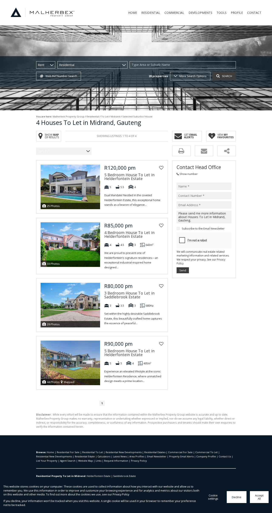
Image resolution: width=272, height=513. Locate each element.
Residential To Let (92, 452)
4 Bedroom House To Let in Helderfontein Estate (129, 234)
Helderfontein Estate (98, 476)
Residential (92, 116)
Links (98, 460)
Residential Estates (154, 452)
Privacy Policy (139, 460)
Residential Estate (85, 456)
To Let (105, 116)
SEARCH (227, 76)
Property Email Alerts (181, 456)
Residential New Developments (124, 452)
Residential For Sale (68, 452)
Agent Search (67, 460)
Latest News (120, 456)
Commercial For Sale (180, 452)
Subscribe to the (203, 228)
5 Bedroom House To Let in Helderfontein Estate (129, 176)
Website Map (85, 460)
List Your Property (46, 460)
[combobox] (183, 65)
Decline (236, 497)
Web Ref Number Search (61, 76)
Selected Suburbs (132, 116)
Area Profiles (136, 456)
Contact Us (225, 456)
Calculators (104, 456)
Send (182, 270)
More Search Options (193, 76)
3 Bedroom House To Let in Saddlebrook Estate (129, 295)
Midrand (115, 116)
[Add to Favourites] (161, 168)
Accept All (259, 496)
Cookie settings (213, 496)
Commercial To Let (206, 452)
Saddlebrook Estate (124, 476)
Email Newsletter (214, 228)
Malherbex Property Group (68, 116)
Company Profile (206, 456)
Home (50, 452)
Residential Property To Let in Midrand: (61, 476)
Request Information (116, 460)
